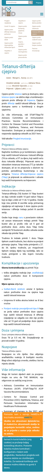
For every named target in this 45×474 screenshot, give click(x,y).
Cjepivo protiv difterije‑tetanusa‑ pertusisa (10, 32)
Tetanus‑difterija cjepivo (37, 33)
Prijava (38, 3)
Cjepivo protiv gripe (22, 37)
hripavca (31, 100)
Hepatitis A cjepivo (8, 52)
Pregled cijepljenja (7, 22)
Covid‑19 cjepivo (9, 26)
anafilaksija (37, 272)
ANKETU (28, 417)
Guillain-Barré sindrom (14, 289)
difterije (11, 103)
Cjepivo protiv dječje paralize (36, 22)
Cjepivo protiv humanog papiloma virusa (22, 29)
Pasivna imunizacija (35, 50)
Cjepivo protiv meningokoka (22, 51)
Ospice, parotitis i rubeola (21, 44)
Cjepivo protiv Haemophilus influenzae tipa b (9, 45)
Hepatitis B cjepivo (21, 22)
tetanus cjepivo (9, 97)
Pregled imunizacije (22, 138)
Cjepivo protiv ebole (8, 39)
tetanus (18, 94)
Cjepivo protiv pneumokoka (22, 56)
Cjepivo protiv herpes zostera (37, 44)
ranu (21, 217)
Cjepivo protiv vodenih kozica (37, 39)
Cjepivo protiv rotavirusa (36, 27)
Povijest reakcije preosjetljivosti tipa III (21, 308)
